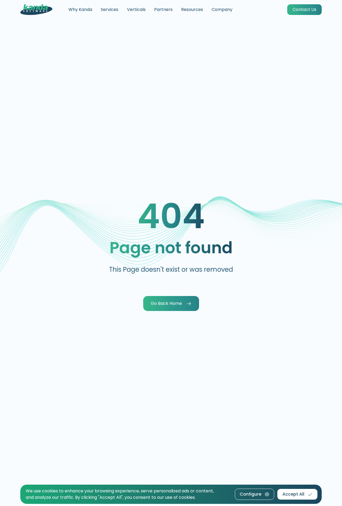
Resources (192, 9)
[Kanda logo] (36, 9)
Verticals (136, 9)
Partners (163, 9)
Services (109, 9)
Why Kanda (80, 9)
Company (222, 9)
